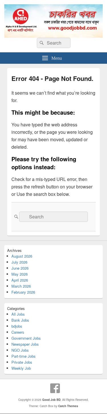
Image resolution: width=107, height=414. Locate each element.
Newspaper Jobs (25, 344)
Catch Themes (68, 406)
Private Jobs (21, 362)
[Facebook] (55, 388)
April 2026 (19, 280)
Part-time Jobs (23, 356)
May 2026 (19, 274)
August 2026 (21, 256)
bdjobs (16, 326)
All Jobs (18, 314)
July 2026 (19, 262)
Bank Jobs (20, 320)
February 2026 (23, 292)
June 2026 (20, 268)
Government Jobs (26, 338)
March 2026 (21, 286)
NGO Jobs (20, 350)
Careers (17, 332)
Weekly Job (21, 368)
